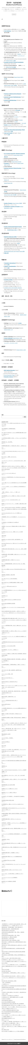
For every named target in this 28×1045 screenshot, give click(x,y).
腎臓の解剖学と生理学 (6, 734)
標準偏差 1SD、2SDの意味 (7, 441)
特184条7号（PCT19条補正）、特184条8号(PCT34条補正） (13, 796)
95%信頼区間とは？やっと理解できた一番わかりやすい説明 (13, 495)
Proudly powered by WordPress (20, 1039)
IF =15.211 (16, 116)
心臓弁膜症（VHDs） (6, 839)
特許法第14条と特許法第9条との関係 (9, 980)
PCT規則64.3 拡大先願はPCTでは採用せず (10, 522)
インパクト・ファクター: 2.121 (11, 343)
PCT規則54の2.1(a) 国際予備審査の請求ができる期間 (12, 997)
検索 (2, 414)
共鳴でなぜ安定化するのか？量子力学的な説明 (11, 1024)
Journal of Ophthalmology (10, 100)
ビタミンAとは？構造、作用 (7, 674)
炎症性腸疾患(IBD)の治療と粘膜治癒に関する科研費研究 (13, 1003)
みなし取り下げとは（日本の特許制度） (10, 578)
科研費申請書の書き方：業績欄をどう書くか (10, 852)
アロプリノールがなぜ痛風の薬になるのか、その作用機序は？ (14, 964)
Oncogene (6, 163)
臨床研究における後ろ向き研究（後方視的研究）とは (12, 539)
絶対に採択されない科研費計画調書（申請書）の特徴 (12, 582)
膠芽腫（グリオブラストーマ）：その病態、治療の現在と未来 (14, 503)
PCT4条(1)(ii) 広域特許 (6, 998)
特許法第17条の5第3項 (6, 971)
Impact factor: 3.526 (17, 338)
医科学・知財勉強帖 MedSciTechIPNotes (14, 4)
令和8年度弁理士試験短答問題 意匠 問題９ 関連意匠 (13, 932)
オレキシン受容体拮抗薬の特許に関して (10, 700)
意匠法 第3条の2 (5, 933)
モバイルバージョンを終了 (14, 1043)
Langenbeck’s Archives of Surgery (12, 206)
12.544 (16, 121)
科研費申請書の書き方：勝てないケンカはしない (11, 819)
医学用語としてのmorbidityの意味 (8, 645)
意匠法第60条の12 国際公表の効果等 (9, 937)
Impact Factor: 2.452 (21, 349)
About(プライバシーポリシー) (7, 1039)
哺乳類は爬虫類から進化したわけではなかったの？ (12, 869)
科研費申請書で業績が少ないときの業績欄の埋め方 (12, 856)
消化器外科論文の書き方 (12, 230)
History (19, 54)
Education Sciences (8, 376)
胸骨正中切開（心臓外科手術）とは (9, 696)
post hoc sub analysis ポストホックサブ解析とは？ (12, 513)
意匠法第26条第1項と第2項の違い (8, 930)
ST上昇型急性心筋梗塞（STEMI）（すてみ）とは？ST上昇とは (14, 438)
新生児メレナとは (5, 1019)
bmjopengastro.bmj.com (9, 251)
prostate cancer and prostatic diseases (13, 287)
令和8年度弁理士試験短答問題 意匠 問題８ (11, 935)
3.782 (8, 264)
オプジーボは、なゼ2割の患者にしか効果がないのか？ (12, 873)
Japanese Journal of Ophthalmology (12, 97)
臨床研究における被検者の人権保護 (9, 881)
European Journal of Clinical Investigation (14, 62)
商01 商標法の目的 (5, 1029)
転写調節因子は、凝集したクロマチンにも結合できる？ (13, 804)
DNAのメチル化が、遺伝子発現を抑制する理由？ (11, 958)
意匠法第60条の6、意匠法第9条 (8, 938)
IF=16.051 (20, 120)
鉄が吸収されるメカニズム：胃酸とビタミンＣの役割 (12, 531)
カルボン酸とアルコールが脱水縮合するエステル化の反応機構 (14, 482)
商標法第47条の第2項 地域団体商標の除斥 (10, 928)
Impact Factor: (17, 203)
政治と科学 (4, 745)
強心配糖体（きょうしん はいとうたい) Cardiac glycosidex (13, 607)
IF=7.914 (9, 125)
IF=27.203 (17, 110)
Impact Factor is (10, 60)
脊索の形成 (4, 535)
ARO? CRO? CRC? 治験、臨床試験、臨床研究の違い (12, 670)
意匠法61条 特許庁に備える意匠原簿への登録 (11, 940)
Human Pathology (8, 338)
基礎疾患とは (4, 766)
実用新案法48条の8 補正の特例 (8, 800)
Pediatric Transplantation (10, 266)
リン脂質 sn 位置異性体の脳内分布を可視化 (10, 1010)
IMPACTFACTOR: (11, 67)
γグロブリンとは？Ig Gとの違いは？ (9, 473)
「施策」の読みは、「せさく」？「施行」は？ (11, 492)
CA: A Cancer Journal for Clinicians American (14, 153)
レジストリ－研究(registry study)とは (9, 586)
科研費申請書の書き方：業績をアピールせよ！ (11, 559)
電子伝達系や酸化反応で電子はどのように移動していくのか (13, 843)
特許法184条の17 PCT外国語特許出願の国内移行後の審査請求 (14, 985)
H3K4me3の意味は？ (6, 741)
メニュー (14, 14)
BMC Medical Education (9, 370)
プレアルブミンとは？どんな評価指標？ (10, 877)
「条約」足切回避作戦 (6, 982)
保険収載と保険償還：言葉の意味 (8, 574)
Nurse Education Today (9, 375)
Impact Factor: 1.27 (8, 329)
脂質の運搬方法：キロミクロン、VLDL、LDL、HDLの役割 (13, 775)
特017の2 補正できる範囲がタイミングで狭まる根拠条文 (13, 1031)
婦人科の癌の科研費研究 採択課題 (8, 603)
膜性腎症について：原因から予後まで (9, 792)
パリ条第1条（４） (5, 984)
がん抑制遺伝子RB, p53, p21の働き (8, 860)
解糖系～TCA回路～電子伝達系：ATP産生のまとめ (12, 713)
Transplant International (10, 263)
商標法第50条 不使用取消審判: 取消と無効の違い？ (12, 927)
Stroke (5, 125)
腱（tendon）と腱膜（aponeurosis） (9, 456)
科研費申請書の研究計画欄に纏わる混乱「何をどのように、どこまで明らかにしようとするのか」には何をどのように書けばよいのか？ (14, 620)
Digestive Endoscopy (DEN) (10, 236)
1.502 (8, 268)
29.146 (19, 323)
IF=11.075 (24, 123)
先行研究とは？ (5, 595)
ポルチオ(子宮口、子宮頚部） (7, 738)
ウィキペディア (21, 55)
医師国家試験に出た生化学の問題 (8, 784)
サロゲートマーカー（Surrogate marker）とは (11, 499)
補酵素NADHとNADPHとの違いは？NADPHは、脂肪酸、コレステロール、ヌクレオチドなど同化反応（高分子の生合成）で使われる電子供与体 (14, 468)
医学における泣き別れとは (8, 677)
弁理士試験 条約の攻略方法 (7, 1000)
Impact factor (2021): (10, 194)
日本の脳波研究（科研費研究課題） (9, 428)
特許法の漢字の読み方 (6, 704)
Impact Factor (20, 251)
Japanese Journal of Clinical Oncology (12, 168)
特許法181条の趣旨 (5, 969)
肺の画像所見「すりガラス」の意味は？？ (10, 649)
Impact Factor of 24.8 (16, 161)
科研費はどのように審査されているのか (10, 788)
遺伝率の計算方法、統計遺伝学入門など (10, 681)
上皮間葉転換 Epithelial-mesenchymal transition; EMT (12, 642)
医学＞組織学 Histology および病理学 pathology (11, 599)
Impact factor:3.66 (8, 183)
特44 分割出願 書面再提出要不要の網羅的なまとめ (12, 1011)
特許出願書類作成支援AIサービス (8, 1018)
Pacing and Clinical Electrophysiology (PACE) (14, 129)
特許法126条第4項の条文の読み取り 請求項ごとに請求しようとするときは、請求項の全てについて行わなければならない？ (14, 613)
